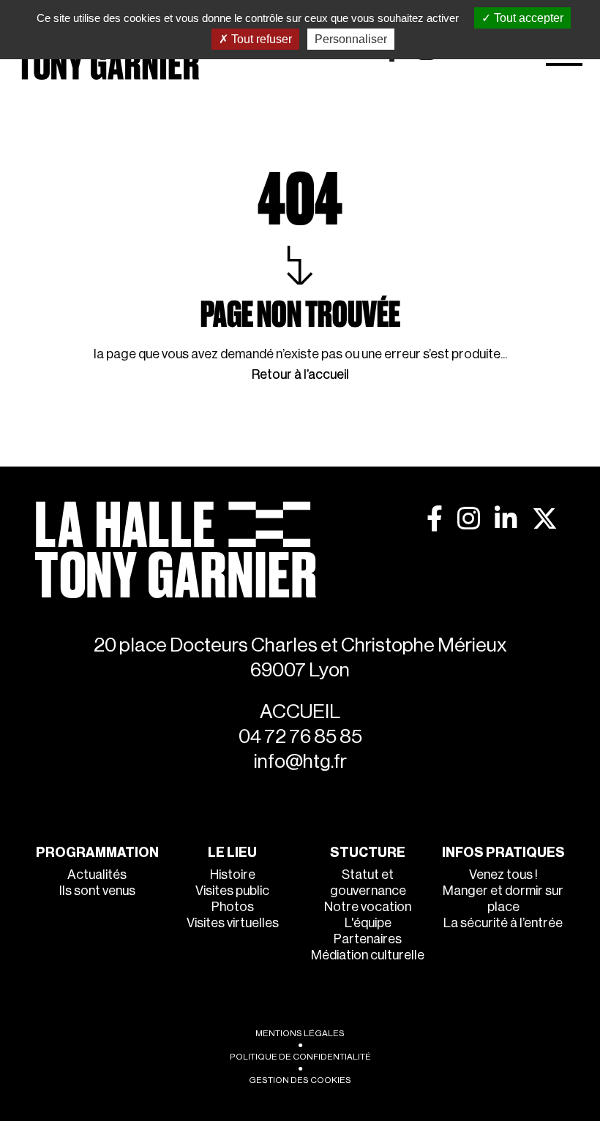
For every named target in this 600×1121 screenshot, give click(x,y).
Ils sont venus (97, 890)
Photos (232, 906)
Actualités (97, 874)
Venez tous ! (503, 874)
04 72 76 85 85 (300, 737)
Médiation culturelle (367, 955)
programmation (97, 852)
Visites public (232, 890)
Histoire (232, 874)
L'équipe (368, 922)
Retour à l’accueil (300, 374)
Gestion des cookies (300, 1080)
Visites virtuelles (233, 922)
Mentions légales (300, 1033)
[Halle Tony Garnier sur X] (545, 518)
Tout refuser (260, 39)
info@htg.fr (300, 761)
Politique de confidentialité (300, 1056)
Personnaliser (351, 39)
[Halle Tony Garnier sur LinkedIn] (506, 518)
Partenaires (368, 939)
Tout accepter (527, 18)
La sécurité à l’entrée (503, 922)
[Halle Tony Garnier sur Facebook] (435, 518)
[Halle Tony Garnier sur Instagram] (468, 518)
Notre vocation (367, 906)
